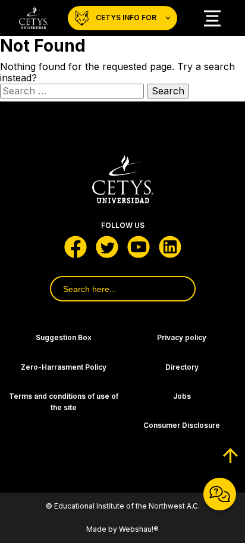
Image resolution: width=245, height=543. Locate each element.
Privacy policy (181, 337)
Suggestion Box (64, 337)
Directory (182, 367)
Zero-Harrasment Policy (63, 367)
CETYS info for (126, 17)
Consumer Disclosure (181, 425)
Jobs (182, 396)
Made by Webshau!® (122, 529)
